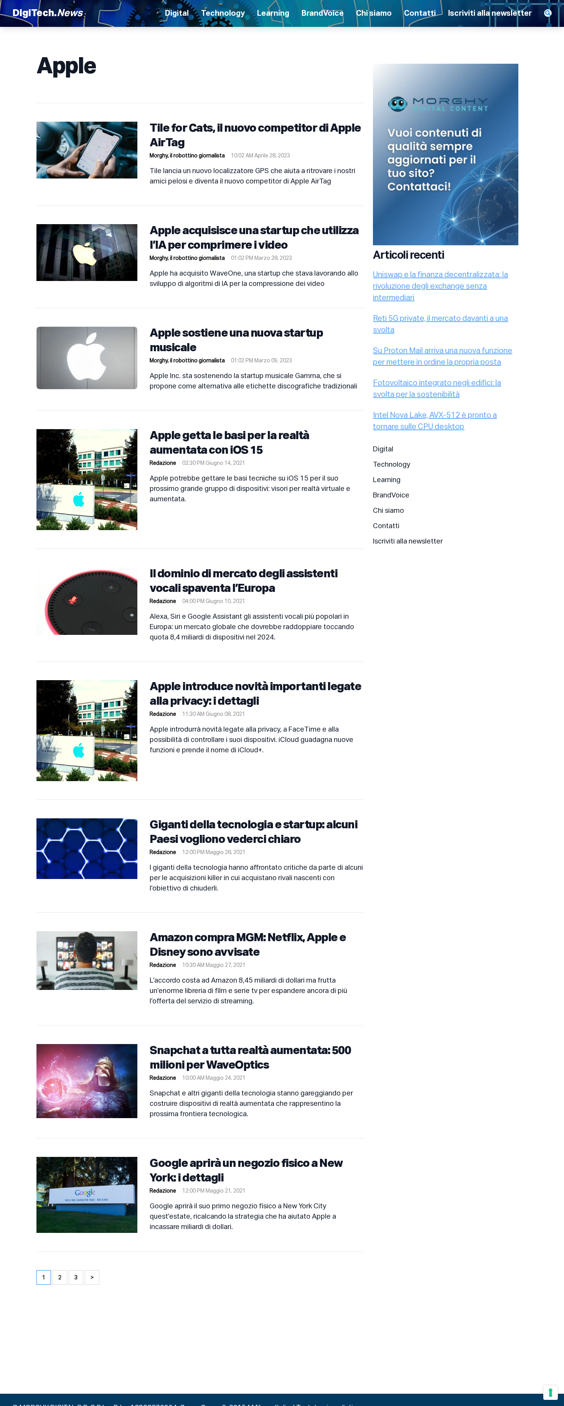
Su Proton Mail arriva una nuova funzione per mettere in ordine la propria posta (442, 356)
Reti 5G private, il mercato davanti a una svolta (440, 324)
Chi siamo (374, 13)
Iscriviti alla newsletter (490, 13)
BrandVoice (323, 13)
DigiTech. (47, 13)
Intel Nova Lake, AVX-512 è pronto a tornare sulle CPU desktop (435, 421)
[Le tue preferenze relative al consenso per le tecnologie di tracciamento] (550, 1392)
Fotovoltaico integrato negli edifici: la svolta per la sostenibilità (437, 388)
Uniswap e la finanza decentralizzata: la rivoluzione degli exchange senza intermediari (440, 286)
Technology (223, 13)
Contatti (420, 13)
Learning (273, 13)
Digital (177, 13)
